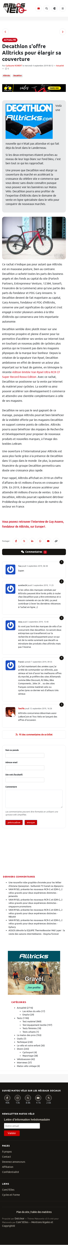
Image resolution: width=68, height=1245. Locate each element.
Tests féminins (29, 1028)
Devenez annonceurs (13, 1161)
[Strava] (49, 1098)
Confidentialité (10, 1172)
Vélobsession (24, 1059)
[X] (28, 1098)
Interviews (22, 1062)
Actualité (60, 65)
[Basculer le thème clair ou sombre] (54, 8)
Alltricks (6, 76)
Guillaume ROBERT (14, 65)
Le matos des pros (26, 1035)
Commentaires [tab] (35, 552)
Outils (20, 1038)
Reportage (27, 1055)
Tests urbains (29, 1031)
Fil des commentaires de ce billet (35, 734)
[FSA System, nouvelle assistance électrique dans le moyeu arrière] (62, 31)
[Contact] (38, 8)
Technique (22, 1042)
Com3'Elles (8, 1189)
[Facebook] (7, 1098)
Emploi (26, 1014)
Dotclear (19, 1218)
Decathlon (17, 76)
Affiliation (7, 1166)
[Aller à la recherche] (46, 8)
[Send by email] (48, 541)
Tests (19, 1018)
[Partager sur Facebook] (16, 541)
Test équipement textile (34, 1025)
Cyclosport (28, 1052)
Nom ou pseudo (12, 750)
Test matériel (29, 1021)
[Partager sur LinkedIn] (32, 541)
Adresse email (11, 762)
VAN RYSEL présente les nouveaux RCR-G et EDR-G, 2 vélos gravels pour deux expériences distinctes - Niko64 (35, 913)
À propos (7, 1151)
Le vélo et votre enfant (28, 1045)
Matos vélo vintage (27, 1066)
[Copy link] (56, 541)
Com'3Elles (22, 1222)
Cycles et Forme (11, 1194)
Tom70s (21, 708)
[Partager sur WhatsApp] (40, 541)
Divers (20, 1048)
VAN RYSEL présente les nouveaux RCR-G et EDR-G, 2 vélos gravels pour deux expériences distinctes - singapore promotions (35, 903)
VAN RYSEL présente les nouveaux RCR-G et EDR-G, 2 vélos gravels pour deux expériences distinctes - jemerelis (35, 893)
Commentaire (11, 787)
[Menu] (62, 8)
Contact (6, 1156)
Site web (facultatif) (14, 774)
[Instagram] (18, 1098)
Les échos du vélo (31, 1011)
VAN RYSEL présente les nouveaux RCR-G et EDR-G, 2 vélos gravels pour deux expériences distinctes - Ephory (35, 924)
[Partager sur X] (24, 541)
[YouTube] (38, 1098)
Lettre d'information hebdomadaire (27, 1119)
